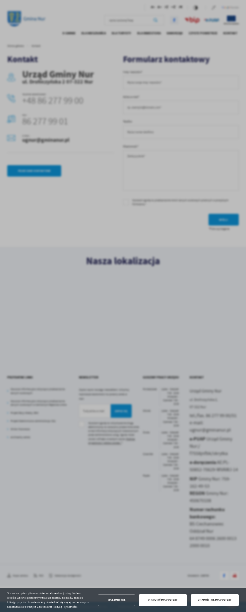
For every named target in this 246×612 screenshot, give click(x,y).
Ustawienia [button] (116, 600)
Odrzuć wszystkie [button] (163, 600)
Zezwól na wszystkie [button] (215, 600)
